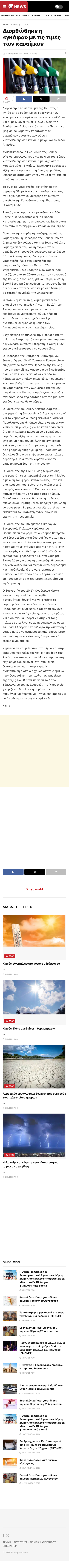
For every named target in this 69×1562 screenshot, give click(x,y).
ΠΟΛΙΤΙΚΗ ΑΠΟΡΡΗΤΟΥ (43, 1542)
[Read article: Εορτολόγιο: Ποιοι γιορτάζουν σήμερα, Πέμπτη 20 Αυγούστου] (10, 1331)
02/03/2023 (30, 53)
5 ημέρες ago (11, 1039)
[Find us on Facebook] (3, 1536)
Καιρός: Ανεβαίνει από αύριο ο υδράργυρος (31, 963)
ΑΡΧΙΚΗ (7, 1542)
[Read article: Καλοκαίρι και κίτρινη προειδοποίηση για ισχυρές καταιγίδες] (34, 1136)
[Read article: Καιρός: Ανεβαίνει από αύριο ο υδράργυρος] (34, 937)
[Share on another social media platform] (58, 99)
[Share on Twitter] (41, 99)
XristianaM (12, 53)
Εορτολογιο (23, 15)
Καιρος (36, 15)
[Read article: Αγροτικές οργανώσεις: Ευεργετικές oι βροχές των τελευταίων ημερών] (34, 1067)
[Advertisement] (34, 751)
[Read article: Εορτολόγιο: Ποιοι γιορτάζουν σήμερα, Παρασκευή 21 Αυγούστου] (10, 1404)
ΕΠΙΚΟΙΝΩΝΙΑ (10, 1545)
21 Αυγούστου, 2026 (30, 1393)
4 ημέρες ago (11, 974)
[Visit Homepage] (17, 6)
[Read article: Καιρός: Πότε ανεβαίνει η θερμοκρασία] (34, 1002)
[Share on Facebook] (24, 99)
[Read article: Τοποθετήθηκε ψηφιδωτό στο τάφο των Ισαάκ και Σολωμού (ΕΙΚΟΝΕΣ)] (10, 1316)
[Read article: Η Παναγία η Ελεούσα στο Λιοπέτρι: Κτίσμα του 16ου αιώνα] (10, 1368)
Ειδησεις (15, 24)
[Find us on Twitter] (7, 1536)
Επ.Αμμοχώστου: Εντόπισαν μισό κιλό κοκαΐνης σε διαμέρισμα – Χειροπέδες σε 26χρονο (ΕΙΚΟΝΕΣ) (41, 1445)
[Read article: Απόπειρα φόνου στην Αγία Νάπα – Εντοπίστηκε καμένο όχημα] (10, 1389)
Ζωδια (45, 15)
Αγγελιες (56, 15)
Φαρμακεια (7, 15)
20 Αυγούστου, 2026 (30, 1409)
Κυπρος (26, 24)
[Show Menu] (4, 6)
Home (5, 24)
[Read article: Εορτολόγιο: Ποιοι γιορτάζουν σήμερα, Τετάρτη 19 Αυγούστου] (10, 1301)
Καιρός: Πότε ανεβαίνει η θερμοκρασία (29, 1028)
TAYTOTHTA (20, 1542)
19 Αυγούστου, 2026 (30, 1483)
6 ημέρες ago (11, 1177)
